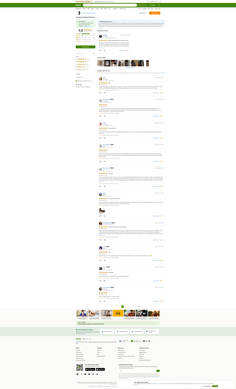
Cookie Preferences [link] (107, 386)
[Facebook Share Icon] (77, 374)
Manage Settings (207, 386)
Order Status (142, 354)
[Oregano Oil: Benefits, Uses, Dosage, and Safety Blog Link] (82, 314)
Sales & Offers (121, 354)
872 (139, 306)
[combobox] (85, 77)
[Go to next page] (142, 306)
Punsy (104, 246)
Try (149, 8)
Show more (101, 47)
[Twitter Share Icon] (81, 374)
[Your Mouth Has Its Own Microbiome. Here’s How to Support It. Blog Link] (106, 315)
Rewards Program (79, 354)
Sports (84, 8)
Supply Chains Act (100, 386)
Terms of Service (122, 378)
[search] (93, 53)
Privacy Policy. (135, 376)
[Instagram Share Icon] (93, 374)
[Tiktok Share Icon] (97, 374)
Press (98, 354)
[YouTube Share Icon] (85, 374)
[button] (160, 1)
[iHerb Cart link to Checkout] (158, 5)
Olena (104, 77)
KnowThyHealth (106, 287)
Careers (98, 352)
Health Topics (123, 8)
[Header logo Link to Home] (78, 5)
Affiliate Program (79, 356)
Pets (109, 8)
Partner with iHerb (101, 356)
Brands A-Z (115, 8)
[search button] (135, 5)
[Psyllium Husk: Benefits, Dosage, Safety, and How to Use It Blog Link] (94, 315)
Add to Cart (154, 13)
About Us (78, 350)
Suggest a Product (143, 352)
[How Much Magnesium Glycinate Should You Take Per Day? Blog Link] (129, 315)
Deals (139, 8)
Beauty (92, 8)
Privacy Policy (157, 376)
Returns (140, 358)
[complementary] (107, 386)
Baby (106, 8)
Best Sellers (144, 8)
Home (101, 8)
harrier (104, 267)
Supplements (79, 8)
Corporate (99, 350)
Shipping (141, 356)
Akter (104, 122)
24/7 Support (142, 350)
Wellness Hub (157, 8)
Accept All (215, 386)
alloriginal (105, 35)
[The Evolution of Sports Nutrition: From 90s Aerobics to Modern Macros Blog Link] (142, 315)
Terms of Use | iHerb (115, 386)
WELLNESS (118, 313)
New (152, 8)
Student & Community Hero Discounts (126, 356)
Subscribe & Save (79, 358)
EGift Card (120, 358)
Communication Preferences (145, 360)
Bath (88, 8)
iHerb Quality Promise (80, 360)
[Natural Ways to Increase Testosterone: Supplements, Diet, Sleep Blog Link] (154, 315)
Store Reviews (79, 352)
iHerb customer (106, 99)
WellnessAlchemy (107, 222)
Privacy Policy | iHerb (92, 386)
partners (157, 383)
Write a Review (142, 13)
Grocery (97, 8)
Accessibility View (122, 352)
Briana (104, 193)
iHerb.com (78, 382)
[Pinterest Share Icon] (89, 374)
